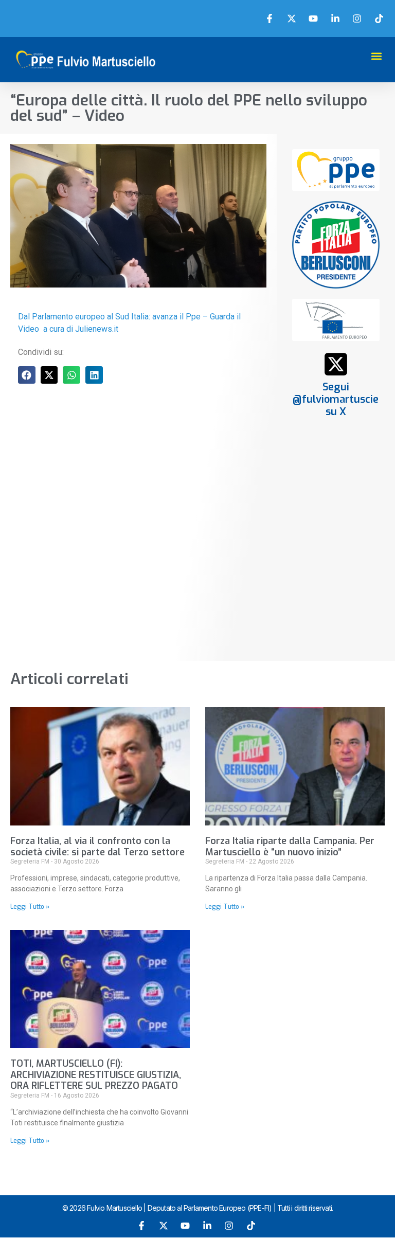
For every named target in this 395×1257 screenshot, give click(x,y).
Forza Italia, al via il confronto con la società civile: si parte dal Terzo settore (97, 846)
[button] (376, 55)
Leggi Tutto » (29, 907)
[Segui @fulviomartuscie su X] (336, 364)
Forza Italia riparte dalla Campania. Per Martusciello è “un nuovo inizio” (289, 846)
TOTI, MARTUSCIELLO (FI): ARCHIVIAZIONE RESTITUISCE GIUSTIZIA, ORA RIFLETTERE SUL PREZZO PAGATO (95, 1074)
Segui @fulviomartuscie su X (336, 399)
